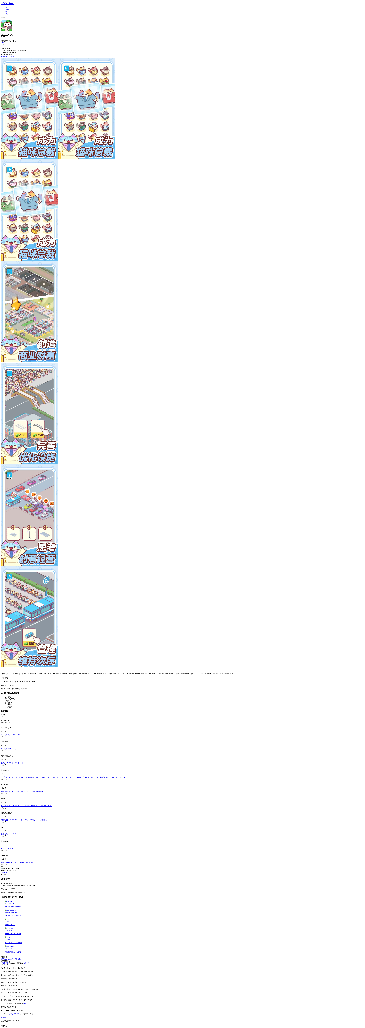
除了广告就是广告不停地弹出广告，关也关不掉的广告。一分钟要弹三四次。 (26, 806)
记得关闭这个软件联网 (8, 834)
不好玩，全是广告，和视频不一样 (12, 763)
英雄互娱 (19, 959)
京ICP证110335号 (14, 1014)
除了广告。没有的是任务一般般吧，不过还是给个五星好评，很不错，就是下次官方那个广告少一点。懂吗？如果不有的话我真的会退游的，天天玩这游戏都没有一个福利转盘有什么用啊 (63, 777)
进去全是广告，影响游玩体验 (11, 735)
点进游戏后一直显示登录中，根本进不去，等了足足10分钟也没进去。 (24, 820)
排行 (6, 12)
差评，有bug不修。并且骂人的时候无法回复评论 (17, 862)
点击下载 (4, 872)
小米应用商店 (5, 959)
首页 (6, 8)
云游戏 (7, 10)
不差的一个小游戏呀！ (8, 848)
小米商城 (13, 959)
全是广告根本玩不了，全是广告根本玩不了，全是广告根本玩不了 (23, 791)
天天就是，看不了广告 (8, 749)
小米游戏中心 (7, 3)
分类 (6, 14)
